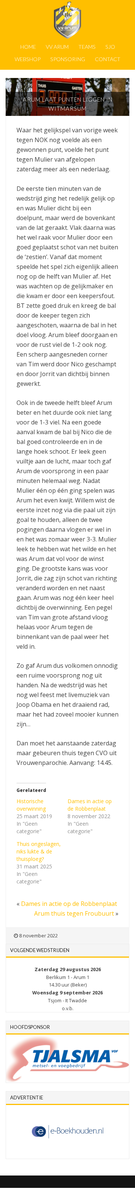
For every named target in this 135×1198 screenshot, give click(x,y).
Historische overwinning (31, 805)
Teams (87, 46)
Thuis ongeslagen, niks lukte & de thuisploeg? (38, 851)
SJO (110, 46)
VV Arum (57, 46)
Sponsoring (67, 59)
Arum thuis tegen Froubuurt (74, 913)
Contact (107, 59)
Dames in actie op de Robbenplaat (90, 805)
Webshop (27, 59)
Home (28, 46)
